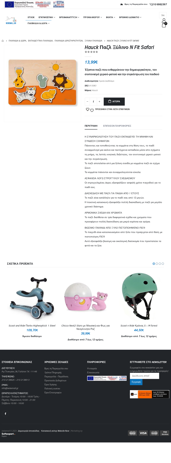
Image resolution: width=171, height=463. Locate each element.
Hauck (95, 90)
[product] (32, 296)
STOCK (31, 17)
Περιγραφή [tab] (91, 125)
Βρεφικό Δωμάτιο (129, 17)
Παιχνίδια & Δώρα (37, 23)
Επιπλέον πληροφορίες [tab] (117, 125)
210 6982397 (159, 4)
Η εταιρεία (92, 368)
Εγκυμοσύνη (46, 17)
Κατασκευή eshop (49, 431)
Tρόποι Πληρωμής (53, 372)
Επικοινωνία (93, 372)
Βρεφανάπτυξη (68, 17)
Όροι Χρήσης (50, 384)
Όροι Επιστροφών (53, 392)
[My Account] (164, 20)
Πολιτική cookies (52, 388)
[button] (153, 264)
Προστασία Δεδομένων (55, 380)
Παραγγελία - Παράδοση (56, 376)
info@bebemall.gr (10, 388)
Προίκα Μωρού (91, 17)
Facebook (5, 413)
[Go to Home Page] (3, 41)
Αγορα (116, 101)
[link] (107, 377)
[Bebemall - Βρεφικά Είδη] (11, 20)
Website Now (63, 431)
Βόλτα (109, 17)
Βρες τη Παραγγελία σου (136, 4)
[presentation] (4, 83)
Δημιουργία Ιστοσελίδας (28, 431)
